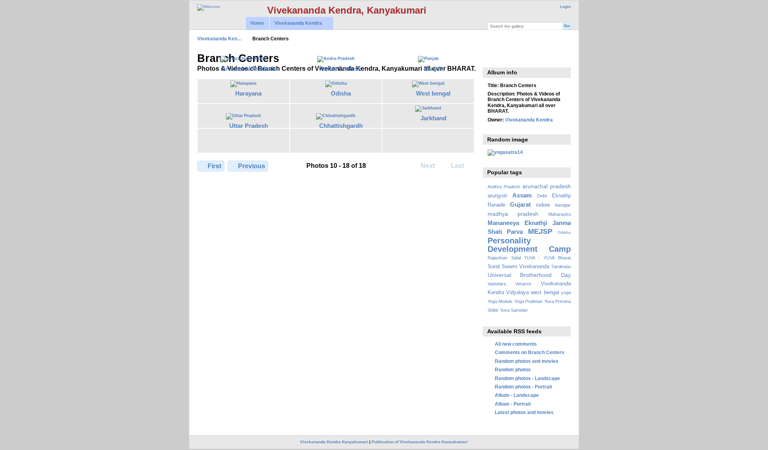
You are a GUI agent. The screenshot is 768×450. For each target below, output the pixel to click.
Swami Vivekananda (525, 266)
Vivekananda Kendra (295, 23)
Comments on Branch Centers (529, 352)
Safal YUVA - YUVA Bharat (541, 257)
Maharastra (559, 214)
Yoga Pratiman (528, 301)
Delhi (542, 195)
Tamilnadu (561, 266)
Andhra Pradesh (504, 186)
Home (257, 23)
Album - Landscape (517, 395)
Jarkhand (433, 118)
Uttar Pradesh (248, 125)
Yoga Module (500, 301)
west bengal (545, 292)
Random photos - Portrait (523, 386)
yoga (566, 292)
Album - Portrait (513, 403)
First (214, 166)
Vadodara (497, 283)
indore (543, 205)
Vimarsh (523, 283)
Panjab (433, 68)
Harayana (248, 93)
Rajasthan (497, 257)
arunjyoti (497, 196)
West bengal (433, 93)
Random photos (513, 369)
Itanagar (563, 205)
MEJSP (540, 231)
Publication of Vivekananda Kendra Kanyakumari (420, 442)
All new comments (516, 343)
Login (565, 6)
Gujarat (520, 204)
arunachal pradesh (546, 186)
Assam (522, 195)
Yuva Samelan (514, 310)
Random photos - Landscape (527, 378)
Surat (494, 266)
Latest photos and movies (524, 412)
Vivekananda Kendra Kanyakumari (334, 442)
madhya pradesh (513, 214)
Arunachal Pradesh (248, 68)
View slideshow (491, 57)
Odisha (341, 93)
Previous (251, 166)
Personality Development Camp (529, 244)
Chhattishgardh (341, 125)
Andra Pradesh (341, 68)
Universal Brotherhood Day (529, 275)
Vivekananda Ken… (219, 38)
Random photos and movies (526, 361)
